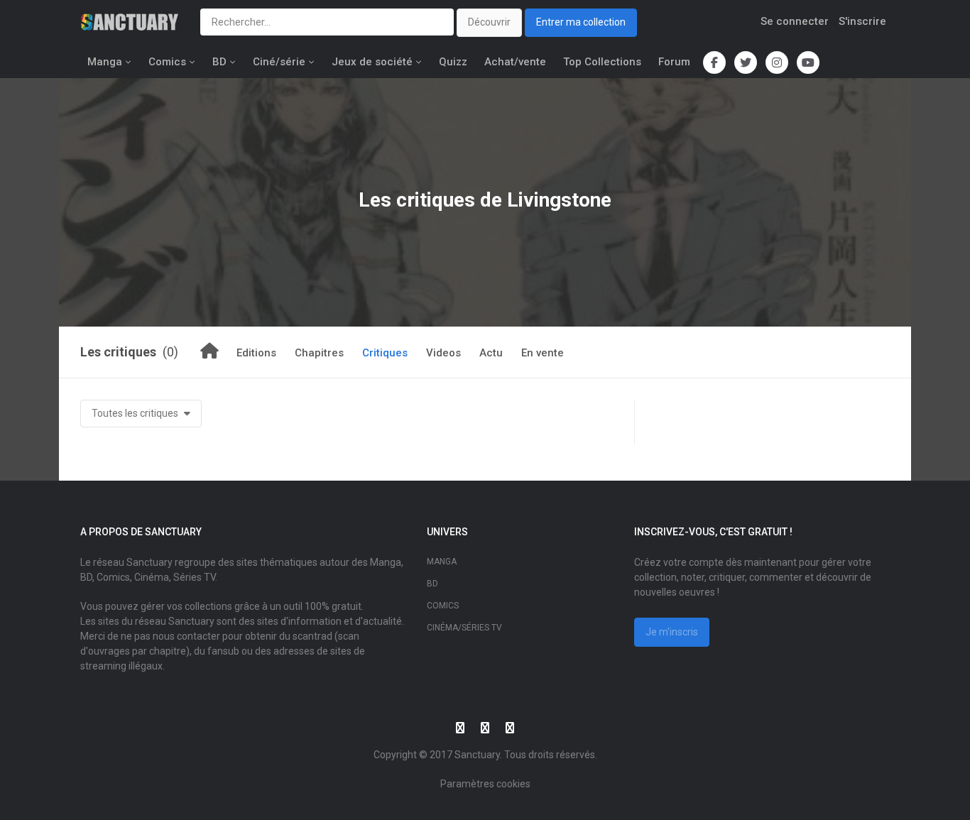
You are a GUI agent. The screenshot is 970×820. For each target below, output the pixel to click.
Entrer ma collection (581, 22)
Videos (443, 352)
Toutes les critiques (136, 413)
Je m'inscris (671, 632)
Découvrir (489, 22)
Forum (674, 61)
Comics (167, 61)
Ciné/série (279, 61)
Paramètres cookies (485, 783)
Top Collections (602, 61)
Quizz (453, 61)
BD (219, 61)
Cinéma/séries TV (464, 628)
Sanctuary (477, 754)
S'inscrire (862, 21)
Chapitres (319, 352)
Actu (491, 352)
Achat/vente (515, 61)
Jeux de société (372, 61)
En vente (542, 352)
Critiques (385, 352)
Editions (256, 352)
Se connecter (795, 21)
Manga (104, 61)
